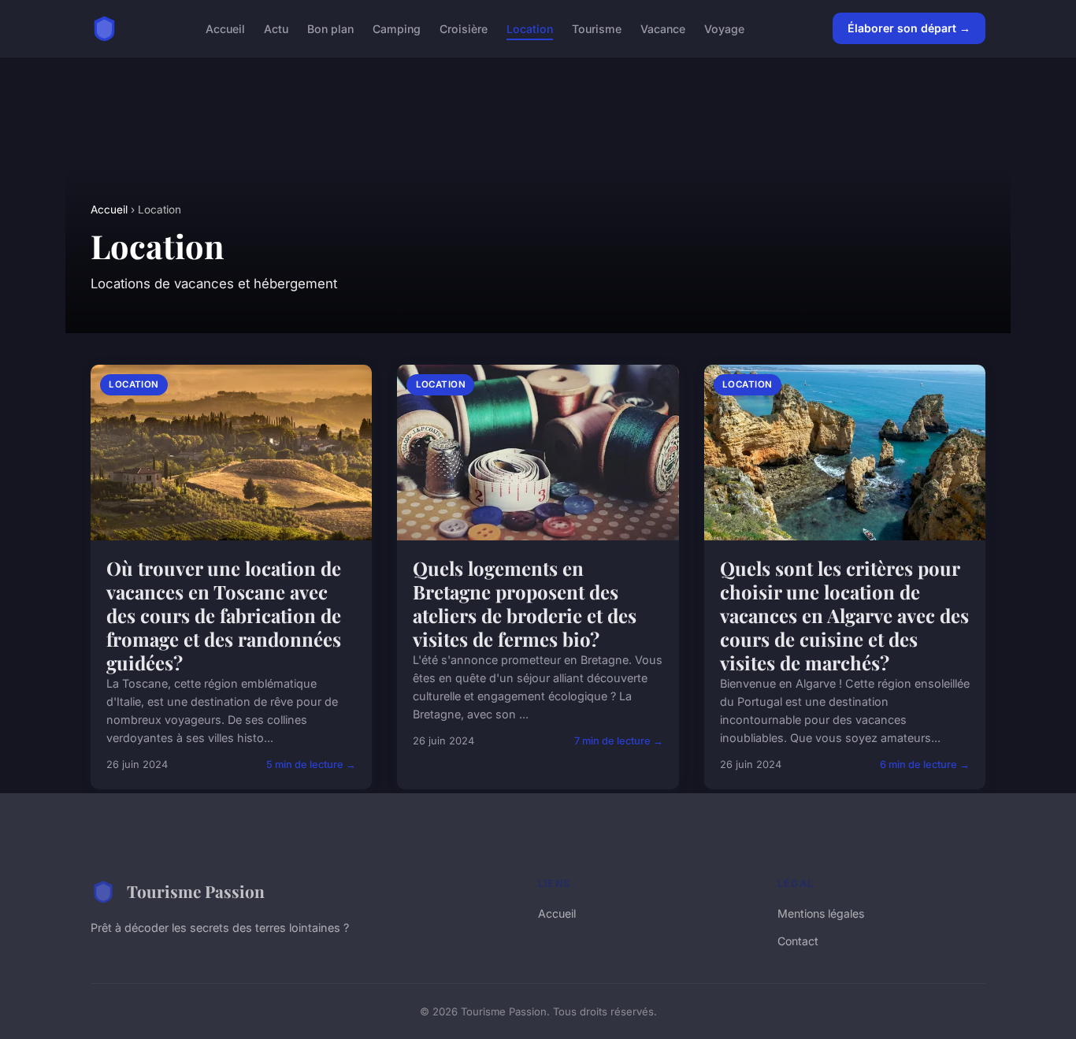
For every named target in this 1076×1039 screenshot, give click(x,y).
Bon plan (330, 28)
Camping (397, 28)
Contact (797, 941)
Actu (276, 28)
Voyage (724, 28)
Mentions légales (820, 913)
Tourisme (596, 28)
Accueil (225, 28)
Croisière (464, 28)
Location (529, 28)
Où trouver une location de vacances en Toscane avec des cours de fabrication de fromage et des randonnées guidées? (223, 615)
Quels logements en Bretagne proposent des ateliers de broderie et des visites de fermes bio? (524, 603)
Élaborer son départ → (909, 28)
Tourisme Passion (196, 891)
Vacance (662, 28)
